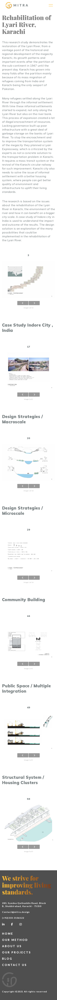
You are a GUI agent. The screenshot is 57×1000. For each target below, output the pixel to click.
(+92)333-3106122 (13, 917)
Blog (7, 958)
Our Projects (16, 952)
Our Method (15, 939)
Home (7, 933)
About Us (12, 946)
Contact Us (14, 964)
